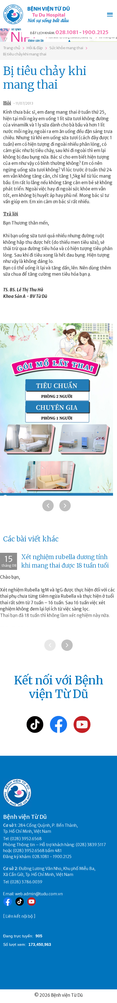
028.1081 (66, 32)
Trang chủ (11, 47)
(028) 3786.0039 (26, 881)
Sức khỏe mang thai (66, 47)
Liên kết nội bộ (19, 916)
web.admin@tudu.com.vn (39, 893)
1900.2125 (95, 32)
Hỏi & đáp (35, 47)
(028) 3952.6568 (26, 838)
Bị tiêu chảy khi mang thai (24, 54)
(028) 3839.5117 (91, 844)
